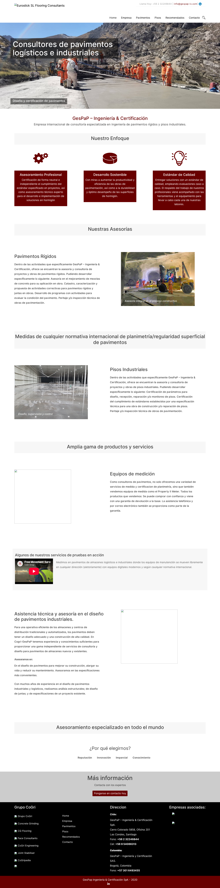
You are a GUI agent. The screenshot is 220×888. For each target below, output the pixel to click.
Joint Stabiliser (26, 852)
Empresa (126, 17)
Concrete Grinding (28, 823)
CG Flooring (24, 830)
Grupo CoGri (24, 816)
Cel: (123, 844)
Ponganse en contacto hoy (110, 793)
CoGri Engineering (27, 845)
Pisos (158, 17)
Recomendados (175, 17)
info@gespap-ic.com (185, 3)
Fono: (124, 839)
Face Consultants (27, 838)
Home (113, 17)
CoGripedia (24, 860)
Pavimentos (143, 17)
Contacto (194, 17)
